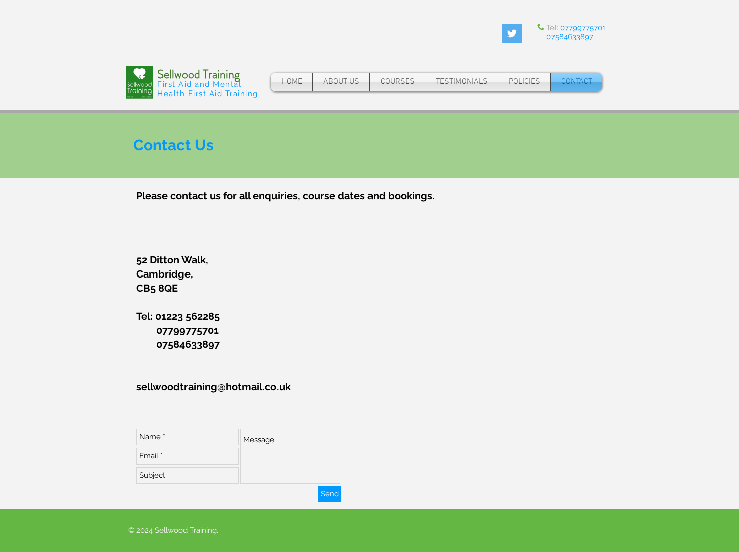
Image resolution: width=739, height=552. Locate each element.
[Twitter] (512, 33)
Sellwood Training (198, 74)
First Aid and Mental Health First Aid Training (207, 89)
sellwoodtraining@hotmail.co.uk (213, 387)
